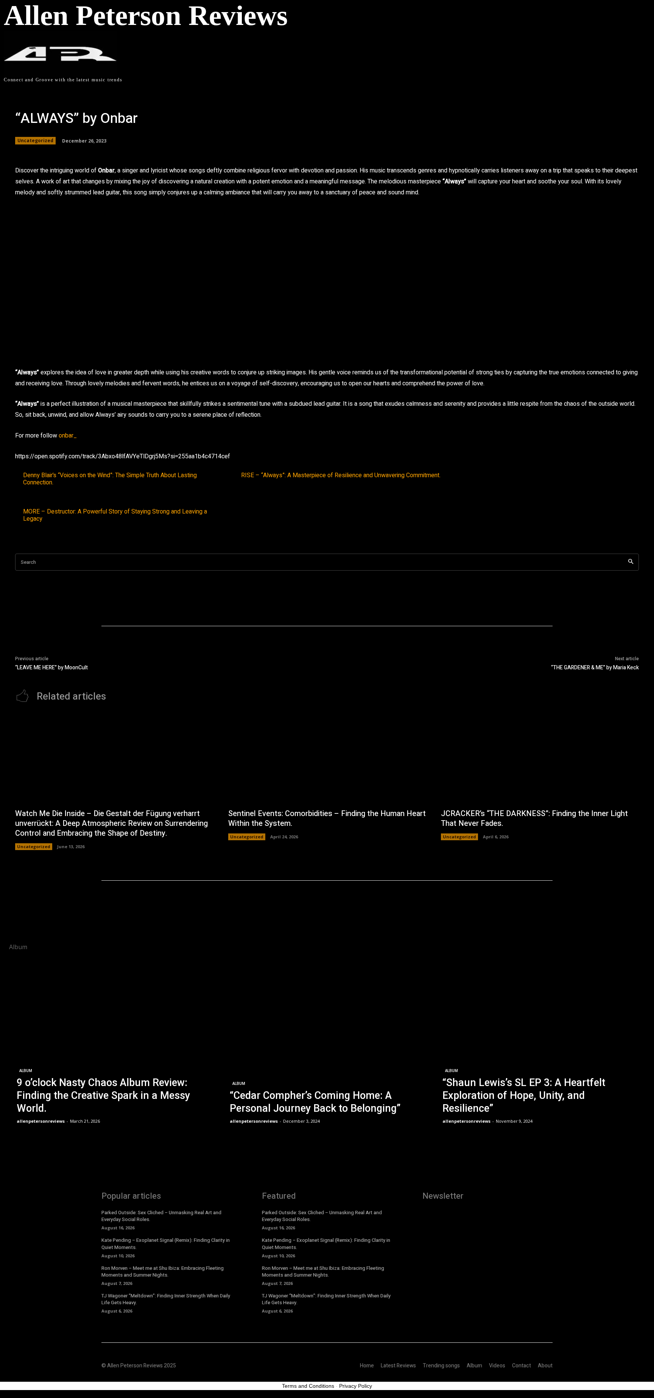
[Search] (631, 562)
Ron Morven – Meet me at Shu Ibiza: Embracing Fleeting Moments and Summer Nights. (162, 1272)
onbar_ (68, 435)
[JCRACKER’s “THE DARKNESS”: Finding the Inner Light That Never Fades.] (540, 759)
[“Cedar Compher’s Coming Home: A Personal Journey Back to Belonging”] (327, 1042)
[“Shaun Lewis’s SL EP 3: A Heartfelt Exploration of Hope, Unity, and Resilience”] (540, 1042)
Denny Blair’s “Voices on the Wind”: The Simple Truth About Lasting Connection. (110, 479)
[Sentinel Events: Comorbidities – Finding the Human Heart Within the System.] (327, 759)
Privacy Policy (355, 1386)
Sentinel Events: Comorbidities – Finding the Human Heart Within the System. (327, 818)
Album (25, 1071)
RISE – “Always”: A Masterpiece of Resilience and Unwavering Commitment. (341, 475)
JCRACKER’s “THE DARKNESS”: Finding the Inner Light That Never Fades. (534, 818)
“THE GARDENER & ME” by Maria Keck (595, 668)
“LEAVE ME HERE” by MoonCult (51, 668)
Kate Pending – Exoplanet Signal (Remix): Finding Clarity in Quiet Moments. (165, 1244)
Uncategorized (35, 140)
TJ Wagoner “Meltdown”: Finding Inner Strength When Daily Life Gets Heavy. (165, 1299)
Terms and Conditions (308, 1386)
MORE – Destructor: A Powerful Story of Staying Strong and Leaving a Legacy (115, 515)
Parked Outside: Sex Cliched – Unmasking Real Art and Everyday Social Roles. (161, 1216)
